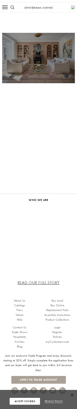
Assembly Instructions (57, 315)
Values (20, 315)
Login (57, 327)
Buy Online (57, 305)
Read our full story (39, 282)
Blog (19, 346)
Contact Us (19, 327)
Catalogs (19, 305)
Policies (57, 337)
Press (19, 310)
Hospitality (19, 337)
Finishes (20, 342)
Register (57, 332)
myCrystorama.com (57, 342)
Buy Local (57, 300)
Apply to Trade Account (38, 380)
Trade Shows (20, 332)
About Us (19, 300)
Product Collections (57, 319)
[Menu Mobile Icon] (5, 7)
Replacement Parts (57, 310)
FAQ (19, 319)
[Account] (73, 7)
